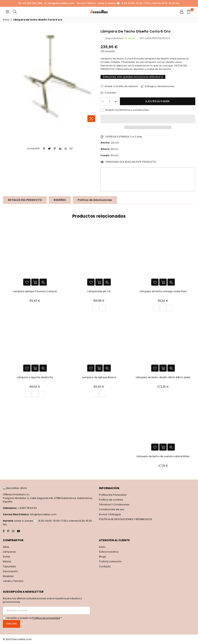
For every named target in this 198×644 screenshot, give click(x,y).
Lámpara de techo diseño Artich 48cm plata (163, 377)
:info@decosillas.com (42, 514)
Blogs (102, 556)
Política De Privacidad (112, 495)
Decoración (10, 571)
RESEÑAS (60, 200)
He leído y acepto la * (34, 618)
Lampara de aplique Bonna (99, 377)
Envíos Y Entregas (110, 514)
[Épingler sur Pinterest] (54, 148)
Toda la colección (110, 561)
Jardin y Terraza (13, 581)
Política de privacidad (46, 618)
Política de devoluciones (95, 200)
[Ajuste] (181, 12)
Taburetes (9, 566)
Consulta (110, 92)
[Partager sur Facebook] (44, 148)
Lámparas (9, 552)
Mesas (7, 561)
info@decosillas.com (60, 3)
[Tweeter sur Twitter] (49, 148)
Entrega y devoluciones (159, 86)
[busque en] (14, 12)
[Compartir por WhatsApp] (65, 148)
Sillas (6, 547)
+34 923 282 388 (31, 3)
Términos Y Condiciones (114, 504)
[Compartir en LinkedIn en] (60, 148)
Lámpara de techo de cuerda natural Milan (163, 456)
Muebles (8, 576)
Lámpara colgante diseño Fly (35, 377)
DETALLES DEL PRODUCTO (25, 200)
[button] (148, 119)
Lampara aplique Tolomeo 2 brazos (35, 291)
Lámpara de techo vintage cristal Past (163, 291)
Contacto (105, 566)
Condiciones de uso (111, 509)
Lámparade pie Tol (98, 291)
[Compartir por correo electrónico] (71, 148)
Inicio (6, 19)
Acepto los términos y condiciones (127, 110)
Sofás (6, 556)
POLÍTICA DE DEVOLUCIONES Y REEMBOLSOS (125, 519)
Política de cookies (111, 499)
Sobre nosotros (109, 552)
